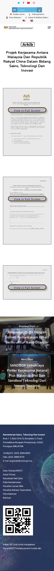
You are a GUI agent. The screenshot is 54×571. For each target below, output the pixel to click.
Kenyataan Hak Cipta (13, 478)
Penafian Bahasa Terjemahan (17, 490)
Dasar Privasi (9, 474)
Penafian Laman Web (13, 486)
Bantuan (7, 498)
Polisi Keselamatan (12, 482)
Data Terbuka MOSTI (13, 471)
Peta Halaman (9, 494)
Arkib (27, 44)
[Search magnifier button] (39, 9)
